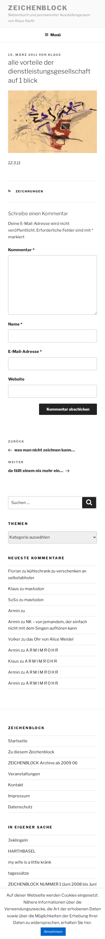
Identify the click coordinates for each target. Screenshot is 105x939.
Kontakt (15, 785)
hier (87, 922)
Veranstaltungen (24, 774)
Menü (55, 34)
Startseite (17, 741)
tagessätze (18, 873)
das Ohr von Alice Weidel (50, 639)
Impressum (19, 796)
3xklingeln (18, 840)
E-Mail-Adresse (25, 351)
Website (16, 379)
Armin (14, 610)
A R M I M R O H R (42, 650)
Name (15, 324)
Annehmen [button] (53, 931)
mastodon (34, 588)
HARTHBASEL (22, 851)
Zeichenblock (38, 8)
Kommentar (21, 249)
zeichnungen (30, 191)
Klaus (54, 55)
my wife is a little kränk (29, 862)
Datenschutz (20, 807)
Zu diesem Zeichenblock (31, 752)
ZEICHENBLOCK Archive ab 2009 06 (43, 763)
